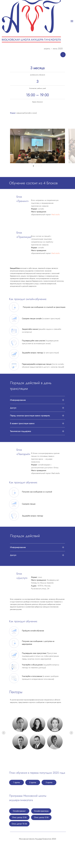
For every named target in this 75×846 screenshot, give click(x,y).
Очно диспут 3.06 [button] (19, 817)
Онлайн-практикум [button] (41, 811)
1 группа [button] (16, 782)
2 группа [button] (32, 782)
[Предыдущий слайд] (3, 733)
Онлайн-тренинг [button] (19, 811)
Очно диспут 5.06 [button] (41, 817)
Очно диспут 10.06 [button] (19, 823)
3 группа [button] (49, 782)
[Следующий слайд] (72, 145)
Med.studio (55, 214)
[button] (20, 724)
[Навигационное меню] (72, 21)
